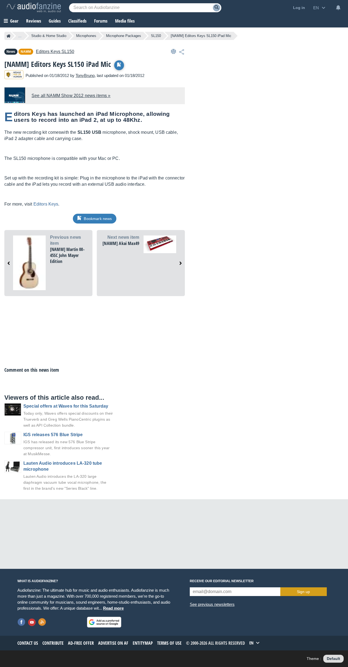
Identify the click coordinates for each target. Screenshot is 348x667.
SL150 (156, 36)
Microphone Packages (123, 36)
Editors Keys (45, 204)
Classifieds (77, 21)
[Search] (216, 7)
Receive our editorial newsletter (222, 581)
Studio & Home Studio (48, 36)
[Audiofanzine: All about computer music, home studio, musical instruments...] (34, 8)
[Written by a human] (13, 75)
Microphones (86, 36)
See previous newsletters (212, 604)
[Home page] (9, 36)
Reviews (33, 21)
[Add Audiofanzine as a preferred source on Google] (104, 622)
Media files (125, 21)
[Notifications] (338, 7)
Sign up (303, 592)
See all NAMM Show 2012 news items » (71, 95)
